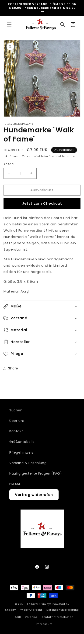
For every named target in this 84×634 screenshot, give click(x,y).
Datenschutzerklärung (62, 610)
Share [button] (13, 368)
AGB (18, 617)
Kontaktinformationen (58, 617)
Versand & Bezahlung (27, 463)
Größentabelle (22, 441)
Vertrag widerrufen (34, 494)
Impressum (44, 624)
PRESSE (15, 484)
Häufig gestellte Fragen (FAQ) (35, 473)
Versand (28, 156)
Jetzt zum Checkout (42, 203)
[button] (9, 24)
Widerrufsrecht (31, 610)
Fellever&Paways (39, 604)
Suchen (16, 410)
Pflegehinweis (21, 452)
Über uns (17, 420)
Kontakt (16, 431)
